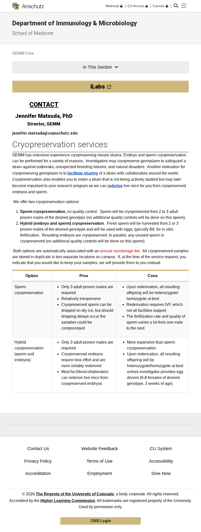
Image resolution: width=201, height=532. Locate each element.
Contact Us (38, 448)
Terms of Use (100, 461)
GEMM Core (23, 53)
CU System (161, 448)
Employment (99, 473)
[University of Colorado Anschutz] (28, 6)
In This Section (97, 67)
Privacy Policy (38, 461)
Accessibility (161, 461)
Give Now (161, 473)
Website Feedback (99, 448)
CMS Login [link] (100, 520)
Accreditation (38, 473)
